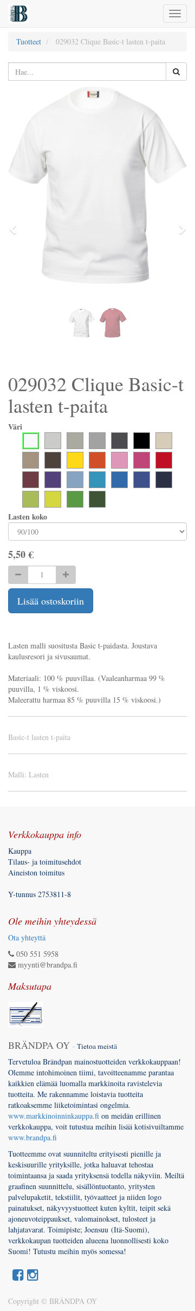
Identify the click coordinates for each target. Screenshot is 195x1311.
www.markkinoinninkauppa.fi (53, 1116)
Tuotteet (28, 41)
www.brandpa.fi (34, 1137)
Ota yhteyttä (27, 937)
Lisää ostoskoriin (50, 600)
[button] (16, 224)
